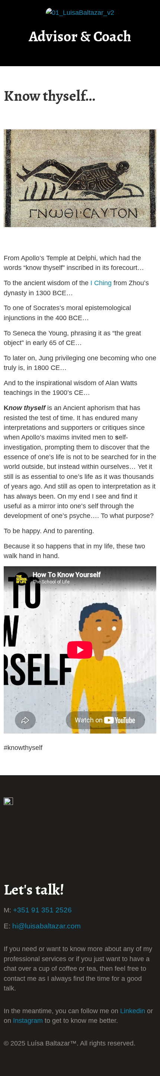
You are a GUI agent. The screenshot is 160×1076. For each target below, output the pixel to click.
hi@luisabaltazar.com (46, 926)
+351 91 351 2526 (42, 910)
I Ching (101, 283)
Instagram (28, 1020)
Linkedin (132, 1011)
